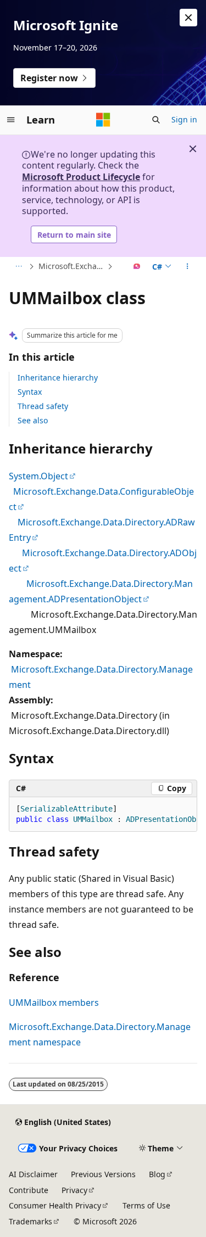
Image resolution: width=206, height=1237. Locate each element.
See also (33, 420)
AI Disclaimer (33, 1174)
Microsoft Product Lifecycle (81, 177)
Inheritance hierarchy (58, 377)
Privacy (74, 1190)
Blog (157, 1174)
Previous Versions (103, 1174)
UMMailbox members (54, 1003)
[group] (103, 814)
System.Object (38, 476)
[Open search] (156, 120)
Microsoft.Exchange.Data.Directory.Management (71, 266)
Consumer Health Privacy (55, 1205)
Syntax (30, 392)
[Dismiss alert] (188, 17)
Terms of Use (146, 1205)
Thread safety (43, 406)
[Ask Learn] (137, 267)
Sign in (184, 119)
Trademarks (30, 1221)
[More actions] (187, 267)
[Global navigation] (11, 120)
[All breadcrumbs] (18, 267)
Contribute (28, 1190)
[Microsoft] (103, 120)
